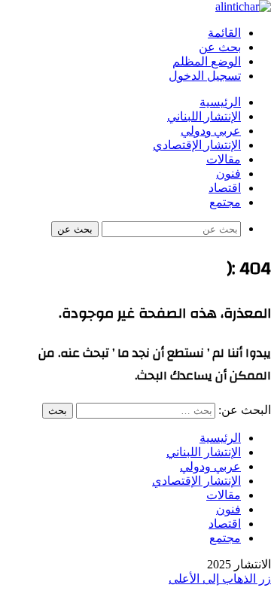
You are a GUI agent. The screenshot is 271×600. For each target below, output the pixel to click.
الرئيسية (220, 102)
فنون (228, 174)
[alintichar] (243, 6)
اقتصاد (225, 188)
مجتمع (225, 202)
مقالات (223, 160)
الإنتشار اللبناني (204, 117)
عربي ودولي (211, 131)
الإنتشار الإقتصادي (197, 145)
